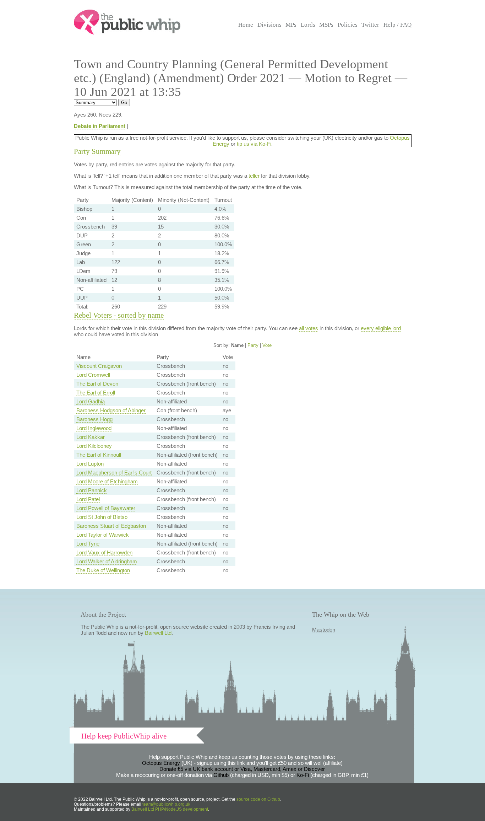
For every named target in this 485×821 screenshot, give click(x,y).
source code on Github (258, 799)
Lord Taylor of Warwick (102, 535)
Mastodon (323, 630)
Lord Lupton (90, 464)
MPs (290, 24)
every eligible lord (381, 328)
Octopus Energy (161, 763)
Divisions (269, 24)
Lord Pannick (91, 490)
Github (221, 775)
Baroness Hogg (94, 419)
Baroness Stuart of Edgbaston (111, 526)
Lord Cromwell (93, 375)
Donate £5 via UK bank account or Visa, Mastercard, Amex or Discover (242, 769)
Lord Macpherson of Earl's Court (114, 472)
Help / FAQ (397, 24)
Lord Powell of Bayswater (105, 508)
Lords (308, 24)
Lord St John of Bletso (101, 517)
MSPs (326, 24)
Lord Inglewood (93, 428)
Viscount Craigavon (99, 366)
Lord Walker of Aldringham (106, 561)
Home (245, 24)
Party (252, 345)
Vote (267, 345)
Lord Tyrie (87, 544)
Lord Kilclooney (94, 446)
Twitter (370, 24)
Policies (348, 24)
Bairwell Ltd (158, 633)
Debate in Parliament (99, 126)
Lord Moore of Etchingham (107, 481)
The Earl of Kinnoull (98, 455)
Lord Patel (88, 499)
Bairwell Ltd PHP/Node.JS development (169, 809)
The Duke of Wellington (103, 570)
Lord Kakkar (90, 437)
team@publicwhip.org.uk (166, 804)
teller (254, 176)
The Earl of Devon (97, 384)
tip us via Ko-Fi (254, 144)
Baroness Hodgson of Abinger (111, 410)
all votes (308, 328)
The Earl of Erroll (95, 393)
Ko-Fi (302, 775)
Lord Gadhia (90, 401)
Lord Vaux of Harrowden (104, 552)
